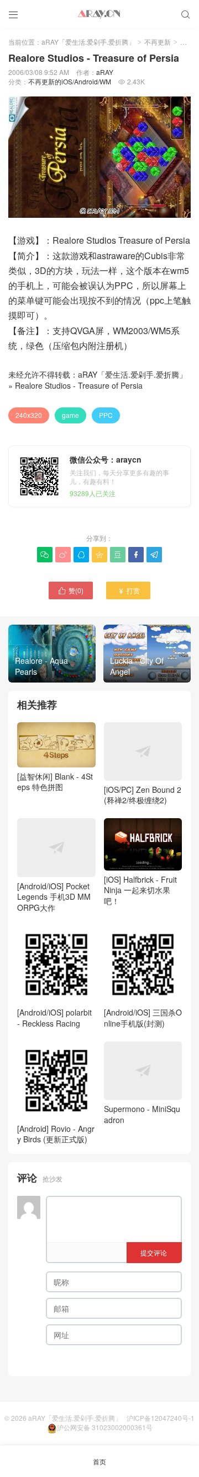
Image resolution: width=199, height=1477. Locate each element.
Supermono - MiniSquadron (142, 1114)
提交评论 (153, 1252)
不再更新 (157, 41)
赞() (70, 590)
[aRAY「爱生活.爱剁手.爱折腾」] (99, 14)
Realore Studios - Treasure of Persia (79, 385)
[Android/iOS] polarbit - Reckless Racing (54, 1018)
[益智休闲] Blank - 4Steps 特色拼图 (55, 782)
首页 (99, 1461)
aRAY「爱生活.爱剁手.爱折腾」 (88, 41)
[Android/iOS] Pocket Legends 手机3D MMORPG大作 (54, 896)
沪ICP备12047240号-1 (161, 1417)
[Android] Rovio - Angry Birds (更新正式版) (56, 1134)
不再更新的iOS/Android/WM (69, 81)
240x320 (28, 415)
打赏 (128, 590)
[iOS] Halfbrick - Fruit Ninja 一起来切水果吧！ (140, 890)
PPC (106, 415)
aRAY (104, 72)
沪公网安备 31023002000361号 (105, 1427)
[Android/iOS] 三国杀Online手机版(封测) (143, 1018)
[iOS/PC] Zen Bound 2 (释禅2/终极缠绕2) (142, 795)
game (70, 415)
